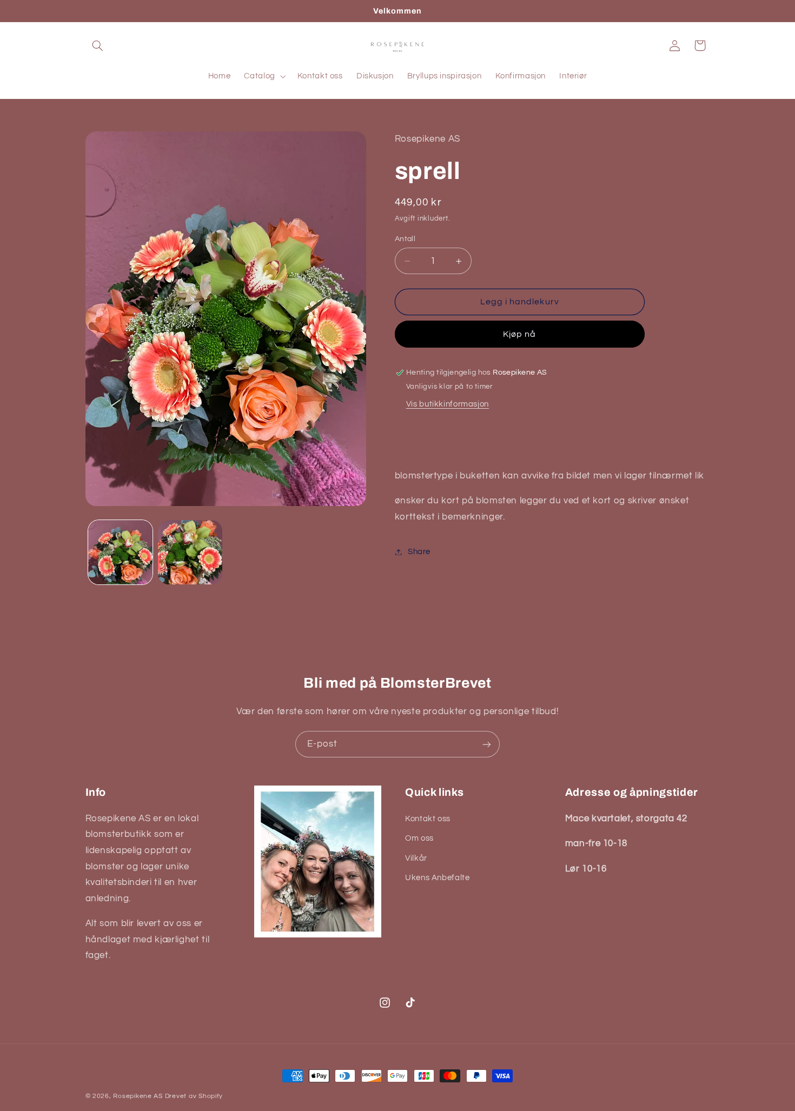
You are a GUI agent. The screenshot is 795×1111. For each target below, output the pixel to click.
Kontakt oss (428, 819)
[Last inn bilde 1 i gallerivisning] (120, 552)
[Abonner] (486, 744)
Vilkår (416, 858)
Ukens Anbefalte (437, 878)
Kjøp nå (519, 334)
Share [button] (419, 552)
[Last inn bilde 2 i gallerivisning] (190, 552)
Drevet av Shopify (194, 1096)
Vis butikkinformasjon (447, 404)
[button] (97, 45)
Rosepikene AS (138, 1096)
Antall (405, 239)
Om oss (419, 838)
